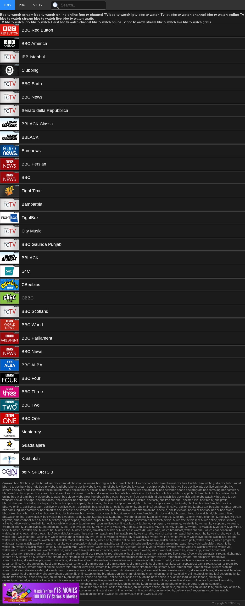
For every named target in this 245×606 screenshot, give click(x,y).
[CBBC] (9, 298)
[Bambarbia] (9, 204)
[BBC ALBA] (9, 365)
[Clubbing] (9, 70)
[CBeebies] (9, 285)
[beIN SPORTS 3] (9, 472)
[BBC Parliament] (9, 338)
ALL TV (37, 5)
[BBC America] (9, 44)
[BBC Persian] (9, 164)
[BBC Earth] (9, 84)
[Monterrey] (9, 432)
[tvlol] (41, 602)
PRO (22, 5)
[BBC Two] (9, 405)
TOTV (7, 5)
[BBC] (9, 177)
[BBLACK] (9, 137)
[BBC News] (9, 97)
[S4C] (9, 271)
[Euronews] (9, 151)
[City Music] (9, 231)
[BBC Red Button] (9, 30)
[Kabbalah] (9, 459)
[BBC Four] (9, 378)
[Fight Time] (9, 191)
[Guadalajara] (9, 445)
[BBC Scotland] (9, 311)
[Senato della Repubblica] (9, 110)
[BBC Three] (9, 392)
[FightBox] (9, 218)
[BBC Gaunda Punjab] (9, 244)
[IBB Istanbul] (9, 57)
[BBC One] (9, 418)
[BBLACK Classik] (9, 124)
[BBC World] (9, 325)
